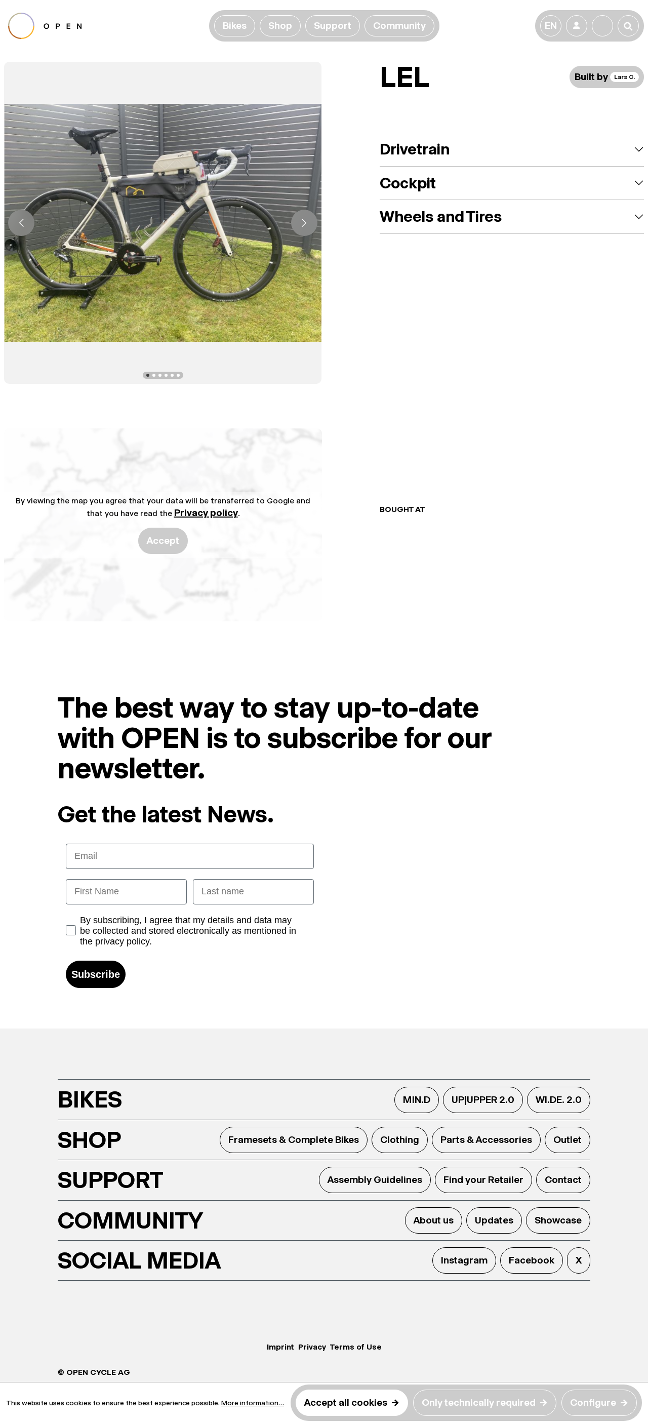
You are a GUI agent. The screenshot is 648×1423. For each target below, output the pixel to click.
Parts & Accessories (486, 1139)
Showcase (558, 1220)
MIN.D (416, 1099)
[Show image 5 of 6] (172, 375)
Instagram (464, 1260)
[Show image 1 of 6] (147, 375)
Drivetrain (415, 149)
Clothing (399, 1139)
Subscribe (95, 974)
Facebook (531, 1260)
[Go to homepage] (106, 26)
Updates (494, 1220)
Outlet (567, 1139)
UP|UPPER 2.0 (483, 1099)
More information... (252, 1403)
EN (551, 25)
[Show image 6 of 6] (178, 375)
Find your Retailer (483, 1179)
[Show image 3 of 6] (159, 375)
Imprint (280, 1347)
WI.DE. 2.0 (559, 1099)
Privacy (312, 1347)
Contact (563, 1179)
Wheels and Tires (441, 216)
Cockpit (408, 183)
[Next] (304, 223)
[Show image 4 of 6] (166, 375)
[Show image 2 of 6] (153, 375)
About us (434, 1220)
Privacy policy (206, 513)
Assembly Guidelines (375, 1179)
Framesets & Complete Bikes (293, 1139)
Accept (163, 540)
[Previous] (21, 223)
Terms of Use (356, 1347)
